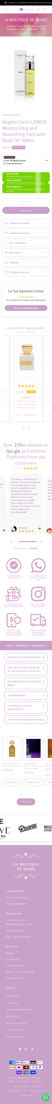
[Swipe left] (19, 794)
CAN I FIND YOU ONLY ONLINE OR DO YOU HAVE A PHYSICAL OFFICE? (24, 669)
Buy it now (26, 210)
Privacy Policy (12, 996)
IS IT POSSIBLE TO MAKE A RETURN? (25, 719)
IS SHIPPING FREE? (17, 695)
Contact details (27, 1095)
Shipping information (18, 1090)
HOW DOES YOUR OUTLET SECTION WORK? (24, 683)
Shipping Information (16, 1023)
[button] (6, 9)
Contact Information (16, 1029)
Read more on (26, 548)
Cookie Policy (12, 1002)
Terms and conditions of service (27, 1086)
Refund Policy (23, 1081)
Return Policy (12, 1016)
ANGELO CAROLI (11, 114)
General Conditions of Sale (19, 1009)
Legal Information (15, 1036)
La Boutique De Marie (25, 1078)
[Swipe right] (32, 794)
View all (26, 801)
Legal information (37, 1090)
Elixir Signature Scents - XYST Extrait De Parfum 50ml (33, 766)
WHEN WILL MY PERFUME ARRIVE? (24, 657)
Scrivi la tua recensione (26, 308)
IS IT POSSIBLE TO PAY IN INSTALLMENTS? (20, 707)
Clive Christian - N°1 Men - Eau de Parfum (12, 764)
